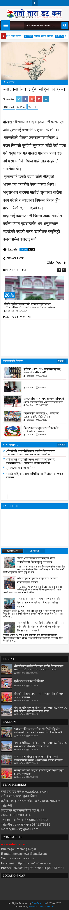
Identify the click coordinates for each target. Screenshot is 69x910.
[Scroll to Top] (63, 904)
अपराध (27, 249)
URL (34, 106)
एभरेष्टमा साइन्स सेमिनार (40, 36)
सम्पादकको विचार (13, 361)
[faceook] (34, 496)
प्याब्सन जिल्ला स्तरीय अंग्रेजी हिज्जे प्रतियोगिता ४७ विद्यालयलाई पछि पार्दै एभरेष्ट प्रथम (38, 732)
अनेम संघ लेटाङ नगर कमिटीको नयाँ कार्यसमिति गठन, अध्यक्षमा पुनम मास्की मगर (38, 760)
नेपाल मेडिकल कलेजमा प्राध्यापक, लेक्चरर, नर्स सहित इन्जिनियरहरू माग (40, 709)
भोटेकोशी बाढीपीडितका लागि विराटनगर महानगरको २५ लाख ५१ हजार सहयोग (30, 453)
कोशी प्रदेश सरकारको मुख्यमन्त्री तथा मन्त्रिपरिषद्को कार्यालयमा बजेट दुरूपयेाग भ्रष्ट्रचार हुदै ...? (29, 307)
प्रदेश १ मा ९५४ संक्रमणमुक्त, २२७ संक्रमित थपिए (42, 371)
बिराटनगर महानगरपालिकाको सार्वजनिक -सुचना (41, 429)
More (61, 361)
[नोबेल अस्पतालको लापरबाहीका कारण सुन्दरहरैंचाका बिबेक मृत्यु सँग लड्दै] (9, 562)
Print (22, 106)
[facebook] (35, 3)
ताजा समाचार (10, 444)
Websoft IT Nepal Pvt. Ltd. (42, 906)
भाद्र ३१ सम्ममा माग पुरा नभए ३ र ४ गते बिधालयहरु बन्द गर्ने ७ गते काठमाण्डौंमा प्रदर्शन (38, 602)
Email (10, 106)
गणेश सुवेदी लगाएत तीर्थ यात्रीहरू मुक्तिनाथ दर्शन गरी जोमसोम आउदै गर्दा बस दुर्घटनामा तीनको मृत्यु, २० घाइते (41, 626)
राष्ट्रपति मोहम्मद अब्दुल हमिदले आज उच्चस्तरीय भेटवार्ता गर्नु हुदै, (44, 400)
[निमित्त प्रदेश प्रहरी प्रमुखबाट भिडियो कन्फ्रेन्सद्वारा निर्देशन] (9, 582)
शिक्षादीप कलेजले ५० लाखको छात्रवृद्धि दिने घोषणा (41, 415)
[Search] (64, 25)
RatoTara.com (39, 903)
